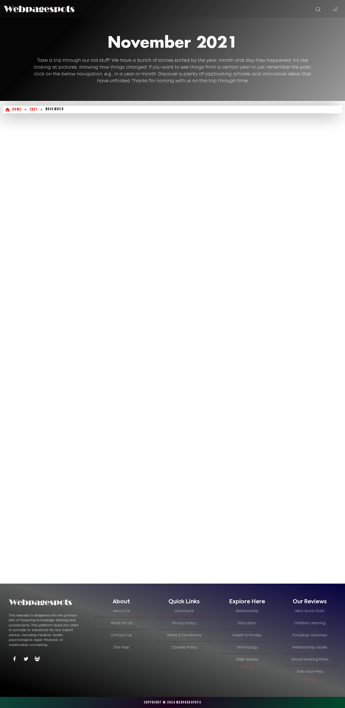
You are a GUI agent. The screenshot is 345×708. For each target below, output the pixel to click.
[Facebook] (14, 659)
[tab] (121, 601)
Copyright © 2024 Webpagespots (172, 702)
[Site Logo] (39, 9)
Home (17, 109)
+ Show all (247, 667)
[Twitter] (26, 659)
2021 (34, 109)
